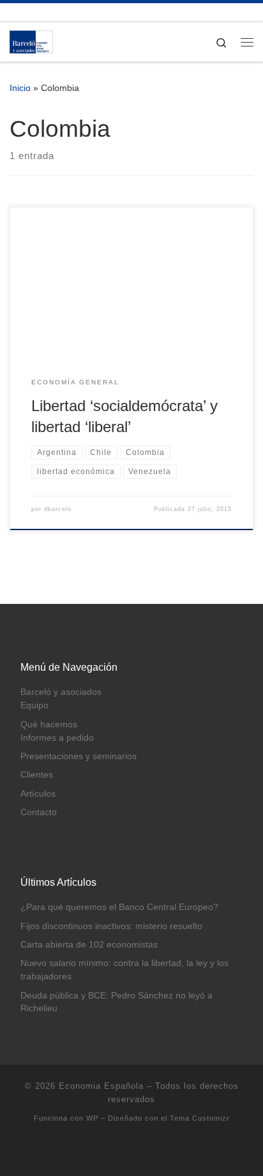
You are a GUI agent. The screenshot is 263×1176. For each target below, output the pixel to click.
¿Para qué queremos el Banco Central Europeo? (119, 907)
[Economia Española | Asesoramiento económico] (31, 41)
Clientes (36, 775)
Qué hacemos (48, 724)
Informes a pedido (57, 738)
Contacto (38, 812)
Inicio (20, 88)
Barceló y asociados (60, 692)
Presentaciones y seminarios (78, 756)
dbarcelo (57, 509)
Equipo (34, 705)
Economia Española (101, 1086)
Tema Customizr (200, 1118)
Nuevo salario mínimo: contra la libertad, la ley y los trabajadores (124, 969)
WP (92, 1118)
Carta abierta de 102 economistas (89, 944)
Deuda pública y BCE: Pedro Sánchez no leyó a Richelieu (116, 1002)
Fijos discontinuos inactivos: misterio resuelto (111, 926)
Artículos (38, 794)
